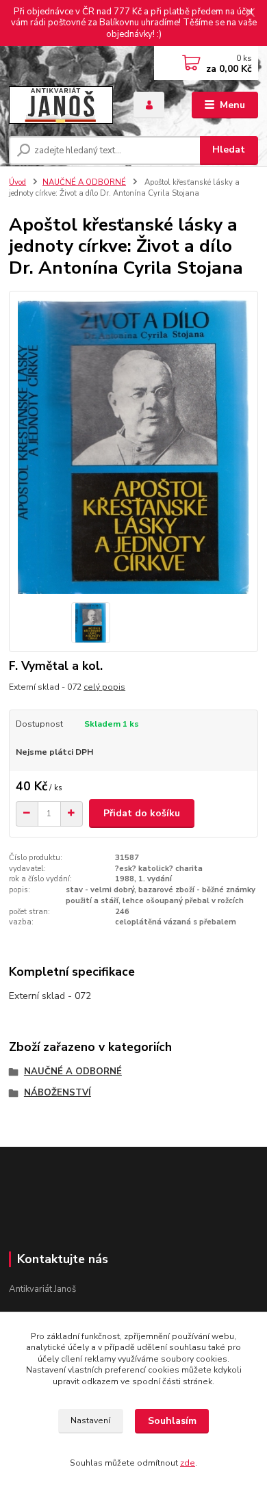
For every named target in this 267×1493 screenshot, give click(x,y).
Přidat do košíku (141, 813)
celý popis (104, 686)
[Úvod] (61, 105)
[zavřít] (250, 13)
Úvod (17, 182)
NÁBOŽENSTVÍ (57, 1093)
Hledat (228, 149)
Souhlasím (172, 1420)
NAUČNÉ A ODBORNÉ (84, 182)
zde (187, 1462)
